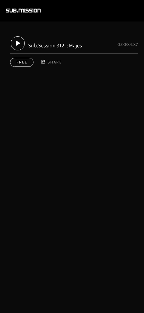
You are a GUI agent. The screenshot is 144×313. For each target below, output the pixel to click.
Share (55, 61)
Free (21, 61)
